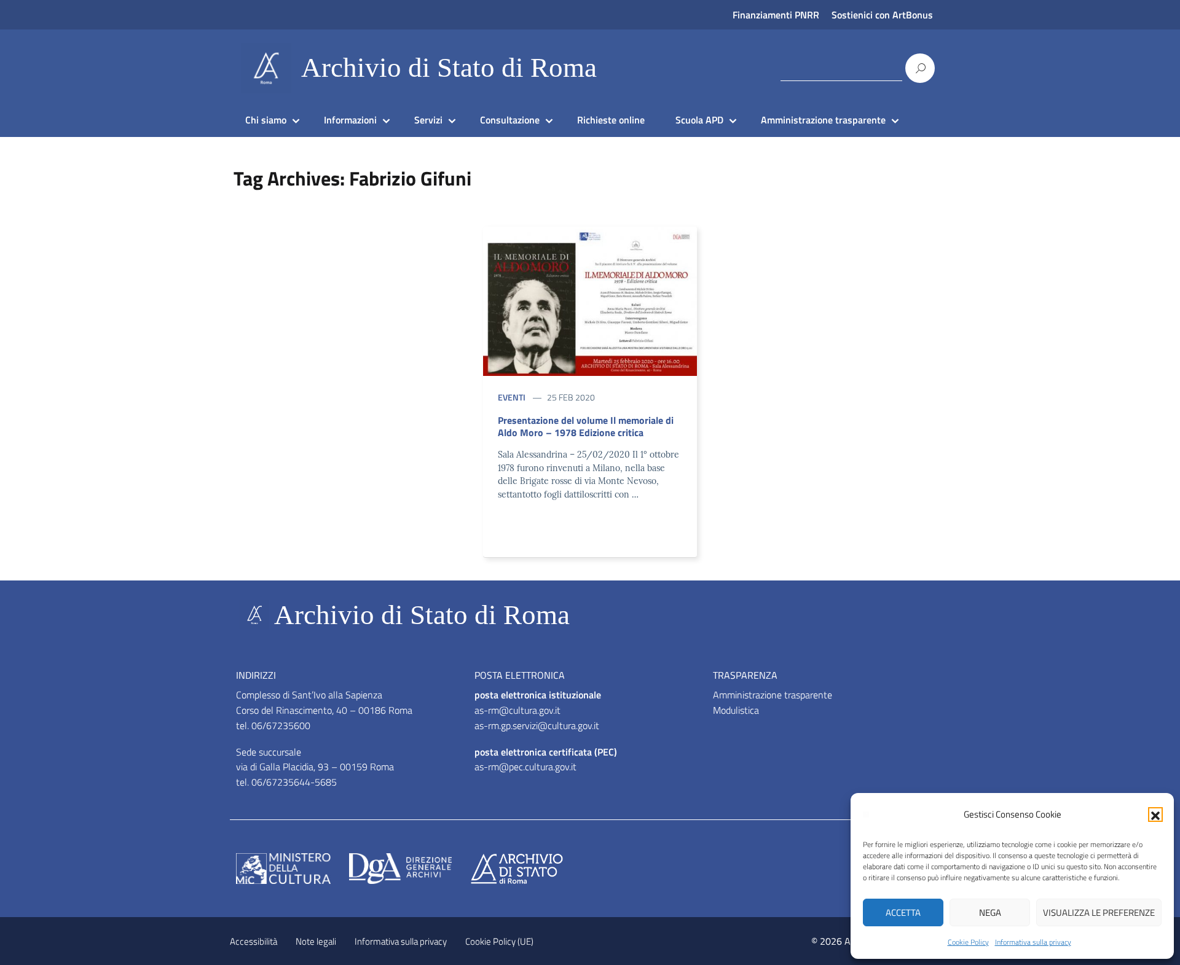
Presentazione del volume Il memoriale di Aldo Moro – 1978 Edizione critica (586, 426)
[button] (1155, 814)
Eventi (511, 397)
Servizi (428, 119)
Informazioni (350, 119)
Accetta (903, 912)
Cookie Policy (968, 942)
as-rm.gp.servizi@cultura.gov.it (536, 725)
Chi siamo (265, 119)
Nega (990, 912)
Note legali (316, 941)
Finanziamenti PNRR (776, 14)
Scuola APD (699, 119)
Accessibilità (253, 941)
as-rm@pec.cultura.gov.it (525, 766)
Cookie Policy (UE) (499, 941)
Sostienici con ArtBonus (882, 14)
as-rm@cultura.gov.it (517, 710)
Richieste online (611, 119)
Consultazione (510, 119)
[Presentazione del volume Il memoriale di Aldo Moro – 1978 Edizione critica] (590, 300)
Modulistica (736, 710)
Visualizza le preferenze (1099, 912)
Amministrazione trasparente (823, 119)
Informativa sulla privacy (1033, 942)
